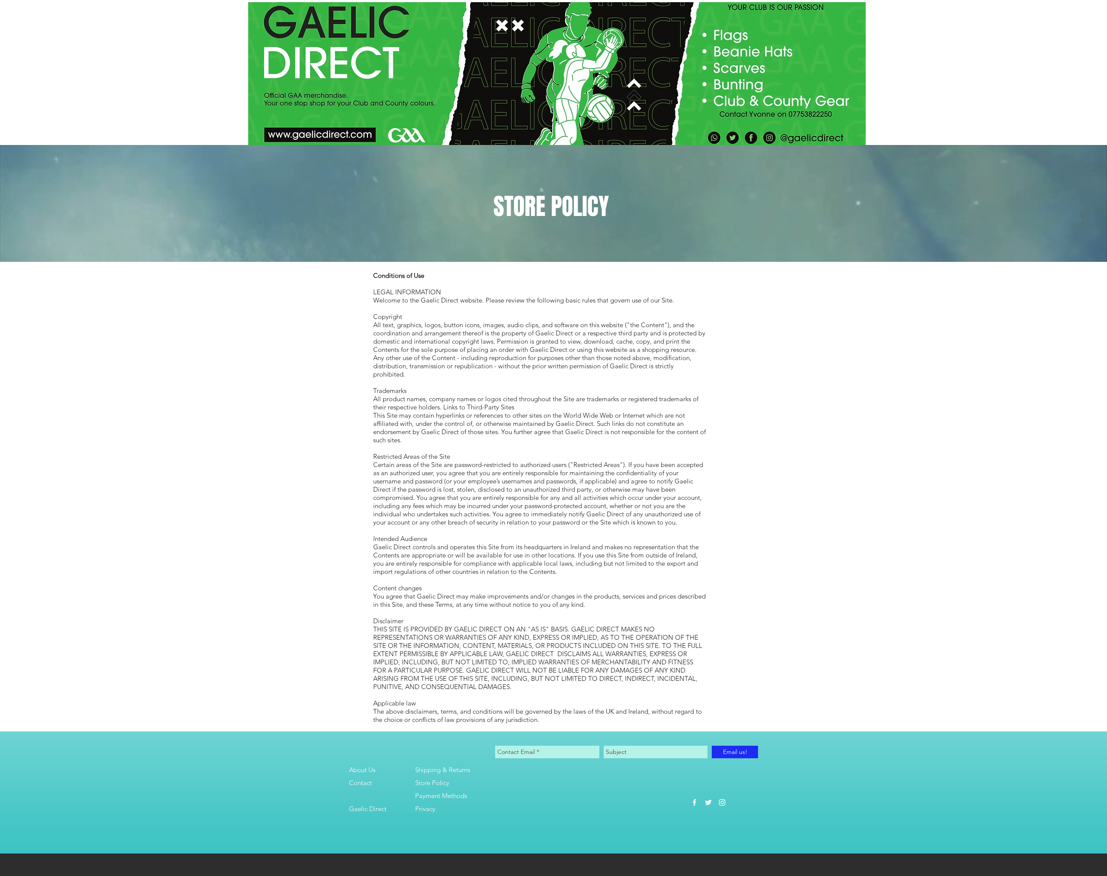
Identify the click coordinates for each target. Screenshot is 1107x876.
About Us (362, 770)
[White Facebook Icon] (694, 802)
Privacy (425, 809)
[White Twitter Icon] (708, 802)
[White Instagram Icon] (722, 802)
